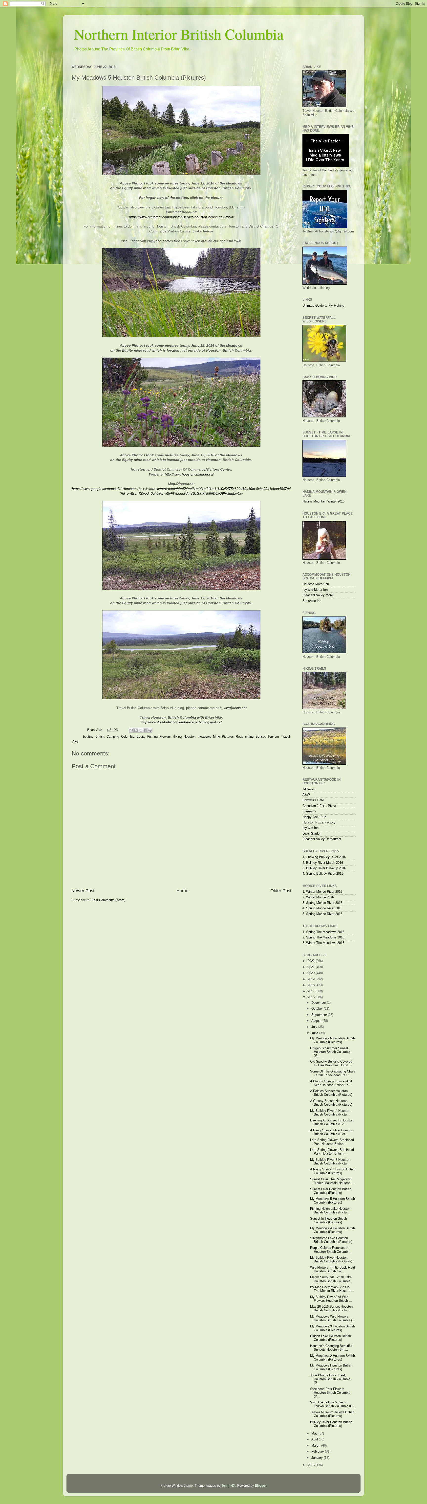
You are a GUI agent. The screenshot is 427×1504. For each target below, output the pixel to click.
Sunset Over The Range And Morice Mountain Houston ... (332, 1181)
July (314, 1027)
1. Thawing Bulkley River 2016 (324, 857)
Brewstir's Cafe (313, 800)
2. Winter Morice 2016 (318, 897)
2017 (312, 991)
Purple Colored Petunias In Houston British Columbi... (330, 1249)
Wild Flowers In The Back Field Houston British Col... (332, 1269)
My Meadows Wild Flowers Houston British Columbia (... (332, 1318)
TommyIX (228, 1485)
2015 (312, 1465)
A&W (306, 795)
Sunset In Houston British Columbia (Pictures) (328, 1220)
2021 (312, 967)
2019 (312, 979)
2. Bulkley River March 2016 (322, 863)
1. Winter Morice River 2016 (322, 891)
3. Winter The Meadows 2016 (323, 943)
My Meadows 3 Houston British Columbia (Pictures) (332, 1328)
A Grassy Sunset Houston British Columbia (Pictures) (331, 1102)
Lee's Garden (311, 833)
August (316, 1021)
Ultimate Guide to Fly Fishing (323, 305)
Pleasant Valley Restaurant (321, 839)
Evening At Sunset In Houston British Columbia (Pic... (331, 1122)
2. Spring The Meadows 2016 (323, 937)
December (319, 1002)
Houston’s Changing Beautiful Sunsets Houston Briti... (331, 1347)
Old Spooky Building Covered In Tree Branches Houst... (331, 1063)
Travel (285, 736)
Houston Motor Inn (315, 584)
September (319, 1015)
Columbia (127, 736)
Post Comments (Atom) (108, 900)
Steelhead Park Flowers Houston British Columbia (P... (330, 1392)
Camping (113, 736)
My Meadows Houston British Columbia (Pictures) (331, 1367)
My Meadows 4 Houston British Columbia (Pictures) (332, 1230)
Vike (75, 741)
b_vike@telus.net (233, 708)
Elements (309, 811)
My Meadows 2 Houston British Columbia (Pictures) (332, 1357)
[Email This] (131, 730)
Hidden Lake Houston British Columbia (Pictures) (330, 1338)
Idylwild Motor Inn (315, 590)
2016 (312, 997)
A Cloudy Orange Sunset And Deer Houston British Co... (331, 1083)
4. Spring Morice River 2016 (322, 908)
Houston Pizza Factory (318, 822)
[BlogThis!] (135, 730)
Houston (189, 736)
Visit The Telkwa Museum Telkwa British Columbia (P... (332, 1404)
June (315, 1033)
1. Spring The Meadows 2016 (323, 932)
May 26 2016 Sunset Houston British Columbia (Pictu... (331, 1308)
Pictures (228, 736)
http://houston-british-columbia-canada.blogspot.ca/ (181, 722)
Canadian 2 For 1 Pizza (319, 806)
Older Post (280, 890)
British (100, 736)
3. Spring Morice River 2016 (322, 903)
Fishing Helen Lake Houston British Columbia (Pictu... (330, 1210)
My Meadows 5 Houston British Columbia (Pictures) (332, 1200)
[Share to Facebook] (145, 730)
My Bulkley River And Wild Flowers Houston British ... (331, 1298)
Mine (216, 736)
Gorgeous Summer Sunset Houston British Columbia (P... (330, 1052)
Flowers (165, 736)
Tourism (273, 736)
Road (239, 736)
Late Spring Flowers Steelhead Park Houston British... (332, 1141)
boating (88, 736)
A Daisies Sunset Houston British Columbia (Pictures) (331, 1092)
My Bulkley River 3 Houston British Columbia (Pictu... (330, 1161)
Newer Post (82, 890)
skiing (249, 736)
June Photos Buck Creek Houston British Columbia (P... (330, 1379)
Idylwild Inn (310, 828)
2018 (312, 985)
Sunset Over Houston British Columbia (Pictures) (330, 1191)
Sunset (261, 736)
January (317, 1457)
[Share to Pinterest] (150, 730)
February (318, 1451)
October (317, 1008)
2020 (312, 973)
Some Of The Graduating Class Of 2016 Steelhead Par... (332, 1073)
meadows (204, 736)
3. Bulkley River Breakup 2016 (324, 868)
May (315, 1433)
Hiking (177, 736)
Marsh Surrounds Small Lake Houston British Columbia (331, 1279)
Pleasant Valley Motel (318, 595)
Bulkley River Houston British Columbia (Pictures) (331, 1424)
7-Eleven (308, 789)
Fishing (152, 736)
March (316, 1445)
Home (182, 890)
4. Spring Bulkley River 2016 (322, 873)
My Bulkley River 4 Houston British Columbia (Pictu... (330, 1112)
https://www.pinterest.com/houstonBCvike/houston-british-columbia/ (181, 217)
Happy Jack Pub (314, 817)
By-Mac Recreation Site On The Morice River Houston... (332, 1289)
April (315, 1439)
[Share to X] (140, 730)
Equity (140, 736)
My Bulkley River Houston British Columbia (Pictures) (331, 1259)
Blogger (260, 1485)
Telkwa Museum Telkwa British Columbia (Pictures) (332, 1414)
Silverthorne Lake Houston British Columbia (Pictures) (331, 1240)
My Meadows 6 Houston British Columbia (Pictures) (332, 1040)
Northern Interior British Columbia (179, 34)
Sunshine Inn (311, 601)
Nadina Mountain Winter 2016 (323, 501)
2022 (312, 961)
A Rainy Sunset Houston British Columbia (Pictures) (332, 1171)
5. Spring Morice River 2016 (322, 914)
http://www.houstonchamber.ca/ (189, 474)
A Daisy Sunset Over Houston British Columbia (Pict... (331, 1132)
